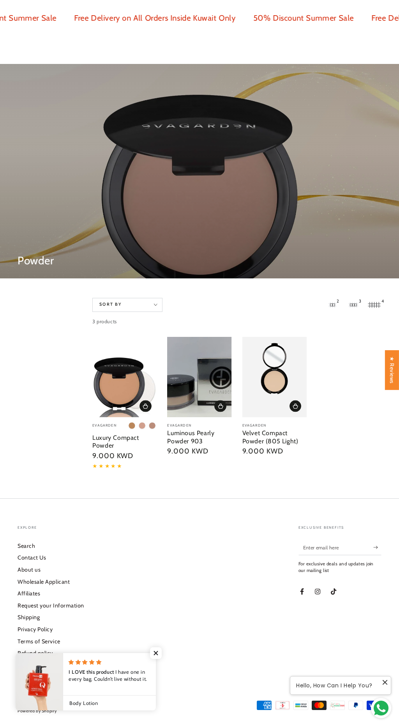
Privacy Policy (35, 629)
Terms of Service (39, 641)
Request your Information (51, 605)
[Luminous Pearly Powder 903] (199, 377)
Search (26, 545)
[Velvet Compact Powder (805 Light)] (274, 377)
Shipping (29, 617)
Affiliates (29, 593)
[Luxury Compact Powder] (124, 377)
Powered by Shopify (37, 711)
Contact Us (32, 557)
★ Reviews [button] (391, 370)
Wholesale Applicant (44, 581)
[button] (156, 653)
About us (29, 569)
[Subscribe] (377, 547)
